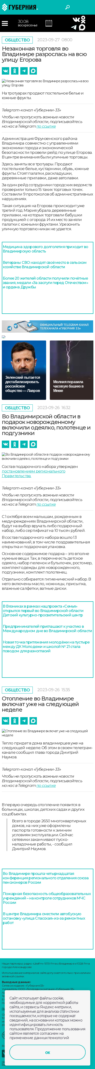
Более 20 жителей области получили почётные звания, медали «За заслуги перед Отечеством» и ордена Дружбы (45, 282)
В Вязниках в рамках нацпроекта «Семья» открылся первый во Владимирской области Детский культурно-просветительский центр (43, 610)
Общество (17, 40)
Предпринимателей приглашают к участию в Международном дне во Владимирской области (47, 628)
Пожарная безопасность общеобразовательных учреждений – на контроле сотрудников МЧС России (47, 898)
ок (47, 1052)
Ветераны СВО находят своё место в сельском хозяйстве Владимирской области (44, 264)
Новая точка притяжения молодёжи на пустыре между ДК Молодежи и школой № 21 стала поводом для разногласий (46, 646)
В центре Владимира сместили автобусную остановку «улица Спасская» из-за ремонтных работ (44, 918)
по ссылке (46, 126)
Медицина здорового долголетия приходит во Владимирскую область (45, 249)
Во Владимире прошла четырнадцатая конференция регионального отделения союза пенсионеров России (46, 878)
